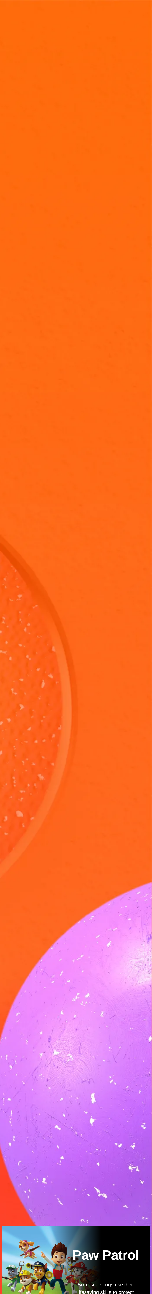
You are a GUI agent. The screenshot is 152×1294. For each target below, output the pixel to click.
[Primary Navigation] (6, 6)
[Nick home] (18, 6)
